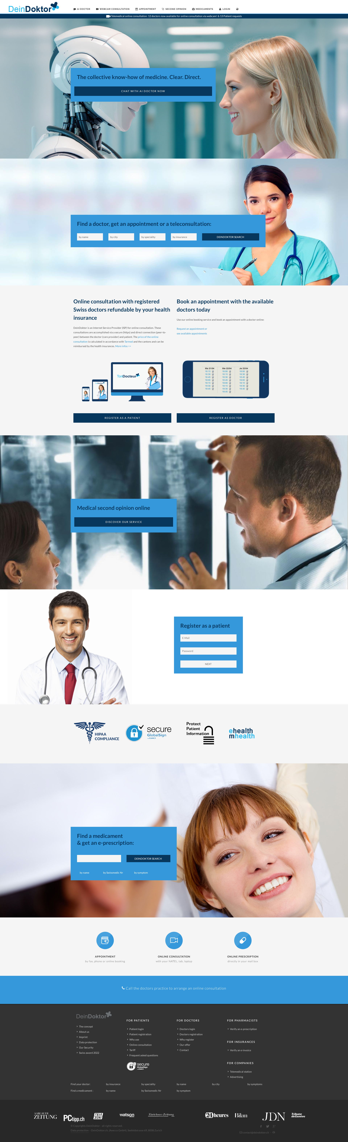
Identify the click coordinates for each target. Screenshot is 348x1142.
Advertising (236, 1076)
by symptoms (254, 1084)
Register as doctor (225, 417)
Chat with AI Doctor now (143, 91)
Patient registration (140, 1034)
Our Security (86, 1047)
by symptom (141, 872)
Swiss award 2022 (89, 1052)
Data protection (88, 1042)
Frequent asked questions (143, 1055)
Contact (184, 1050)
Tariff (132, 1050)
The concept (86, 1026)
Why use (134, 1039)
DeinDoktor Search (230, 237)
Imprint (83, 1037)
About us (84, 1031)
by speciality (148, 1084)
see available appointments (192, 333)
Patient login (136, 1029)
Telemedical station (241, 1071)
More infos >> (123, 346)
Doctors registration (191, 1034)
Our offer (185, 1044)
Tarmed (129, 341)
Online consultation (140, 1044)
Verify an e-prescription (243, 1029)
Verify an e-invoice (240, 1050)
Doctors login (187, 1029)
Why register (187, 1039)
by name (84, 872)
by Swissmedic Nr (113, 872)
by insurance (113, 1084)
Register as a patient (122, 417)
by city (215, 1084)
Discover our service (123, 521)
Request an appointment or (192, 328)
